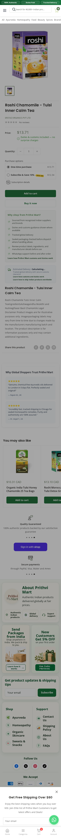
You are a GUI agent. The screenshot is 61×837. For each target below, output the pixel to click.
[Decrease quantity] (20, 151)
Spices (49, 19)
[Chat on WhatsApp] (54, 820)
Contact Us (48, 718)
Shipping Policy (49, 727)
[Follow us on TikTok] (44, 766)
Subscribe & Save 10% (27, 175)
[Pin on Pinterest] (42, 347)
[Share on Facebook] (36, 347)
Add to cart (30, 193)
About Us (47, 737)
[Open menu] (4, 10)
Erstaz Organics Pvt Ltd (17, 117)
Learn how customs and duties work (28, 277)
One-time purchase (21, 166)
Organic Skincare (18, 733)
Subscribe (47, 692)
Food (33, 19)
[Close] (57, 792)
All (3, 19)
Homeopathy (23, 19)
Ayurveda (11, 19)
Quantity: (10, 151)
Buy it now (30, 203)
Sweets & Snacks (18, 743)
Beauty (41, 19)
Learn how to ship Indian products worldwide (32, 280)
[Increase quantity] (37, 151)
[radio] (8, 167)
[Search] (14, 9)
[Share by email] (54, 347)
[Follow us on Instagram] (35, 766)
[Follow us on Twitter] (25, 766)
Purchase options (14, 160)
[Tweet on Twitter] (48, 347)
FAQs (46, 745)
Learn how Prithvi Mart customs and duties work (30, 258)
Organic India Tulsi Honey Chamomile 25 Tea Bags (21, 489)
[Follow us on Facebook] (16, 766)
